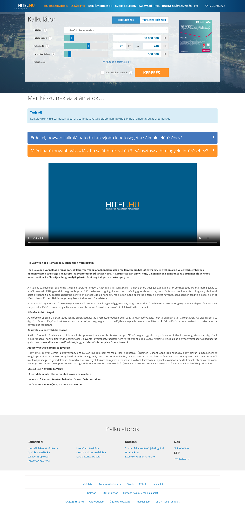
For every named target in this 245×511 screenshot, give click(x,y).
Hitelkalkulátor (110, 492)
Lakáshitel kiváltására (88, 456)
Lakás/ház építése (38, 456)
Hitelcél (40, 30)
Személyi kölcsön (100, 6)
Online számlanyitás (177, 6)
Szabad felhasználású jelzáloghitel (144, 448)
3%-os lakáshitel (56, 6)
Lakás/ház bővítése (39, 460)
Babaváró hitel (149, 6)
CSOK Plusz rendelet (168, 501)
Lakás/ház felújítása (87, 448)
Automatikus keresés (116, 72)
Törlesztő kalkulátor (109, 484)
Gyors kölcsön (125, 6)
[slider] (72, 38)
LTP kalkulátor (182, 459)
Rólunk (142, 484)
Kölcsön (91, 492)
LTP (196, 6)
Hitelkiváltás (132, 452)
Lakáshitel (77, 6)
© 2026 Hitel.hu (75, 501)
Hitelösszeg (126, 20)
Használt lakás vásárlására (43, 448)
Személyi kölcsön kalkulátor (140, 456)
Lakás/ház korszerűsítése (91, 452)
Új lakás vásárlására (39, 452)
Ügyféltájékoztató (120, 501)
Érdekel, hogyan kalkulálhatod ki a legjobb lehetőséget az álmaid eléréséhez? (106, 138)
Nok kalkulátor (182, 448)
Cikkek (130, 484)
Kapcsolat (157, 484)
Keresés (151, 72)
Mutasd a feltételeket (117, 61)
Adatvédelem (96, 501)
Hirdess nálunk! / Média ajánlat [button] (140, 492)
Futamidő (41, 46)
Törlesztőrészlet (154, 20)
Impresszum (143, 501)
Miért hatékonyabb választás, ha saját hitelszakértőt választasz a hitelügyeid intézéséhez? (119, 151)
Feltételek (39, 61)
